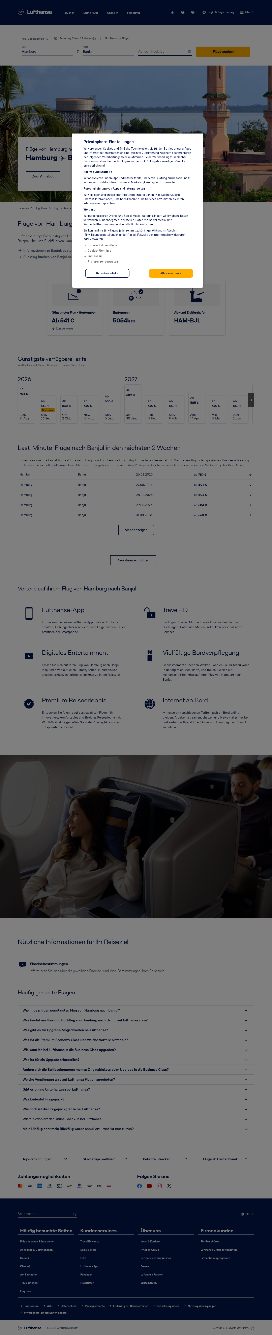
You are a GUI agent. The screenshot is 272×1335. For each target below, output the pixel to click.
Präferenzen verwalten (103, 261)
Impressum (95, 256)
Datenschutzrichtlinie (102, 245)
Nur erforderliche (107, 273)
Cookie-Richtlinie (99, 250)
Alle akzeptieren (170, 273)
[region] (137, 211)
